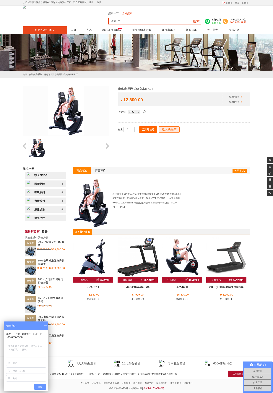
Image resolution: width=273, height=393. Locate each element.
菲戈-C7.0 (93, 287)
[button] (25, 148)
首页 (25, 74)
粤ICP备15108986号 (153, 388)
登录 (91, 2)
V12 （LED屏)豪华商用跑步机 (226, 287)
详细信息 (83, 279)
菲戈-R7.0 (182, 287)
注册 (99, 2)
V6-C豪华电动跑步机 (138, 287)
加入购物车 (105, 279)
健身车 (47, 74)
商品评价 (100, 170)
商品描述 (82, 170)
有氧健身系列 (35, 74)
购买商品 (239, 170)
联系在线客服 (239, 373)
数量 (120, 129)
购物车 (229, 2)
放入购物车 (169, 129)
